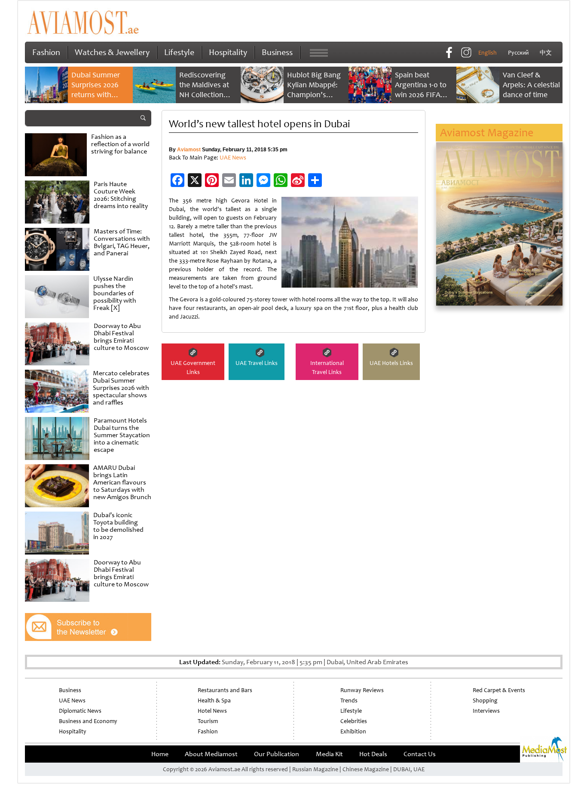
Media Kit (329, 754)
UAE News (233, 157)
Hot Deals (373, 754)
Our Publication (276, 754)
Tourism (208, 721)
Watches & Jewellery (112, 52)
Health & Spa (214, 700)
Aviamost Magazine (486, 132)
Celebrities (353, 721)
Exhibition (353, 731)
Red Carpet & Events (499, 690)
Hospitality (228, 52)
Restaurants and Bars (225, 690)
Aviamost (189, 150)
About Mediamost (211, 754)
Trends (349, 700)
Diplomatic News (80, 710)
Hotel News (212, 710)
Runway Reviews (362, 690)
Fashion (46, 52)
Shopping (485, 700)
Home (159, 754)
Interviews (486, 710)
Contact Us (420, 754)
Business (277, 52)
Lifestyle (179, 52)
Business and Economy (88, 721)
